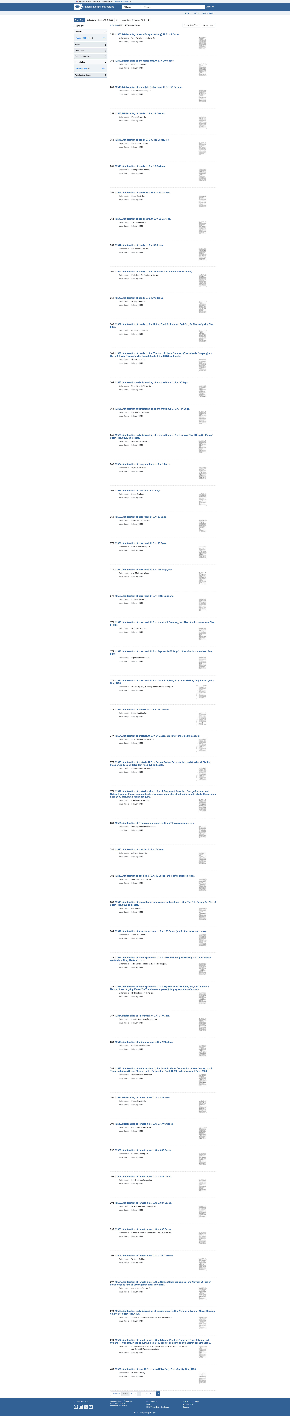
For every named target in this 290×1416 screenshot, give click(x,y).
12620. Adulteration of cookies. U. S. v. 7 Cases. (139, 849)
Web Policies (151, 1402)
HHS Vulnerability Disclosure (157, 1407)
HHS (146, 1413)
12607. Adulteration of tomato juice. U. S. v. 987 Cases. (143, 1203)
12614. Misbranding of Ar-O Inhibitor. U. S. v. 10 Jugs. (142, 1015)
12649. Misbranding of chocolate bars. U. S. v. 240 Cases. (144, 60)
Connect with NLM (81, 1402)
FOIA (148, 1404)
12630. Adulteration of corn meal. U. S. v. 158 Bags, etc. (143, 569)
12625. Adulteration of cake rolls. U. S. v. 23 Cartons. (142, 709)
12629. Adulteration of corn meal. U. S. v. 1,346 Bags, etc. (144, 596)
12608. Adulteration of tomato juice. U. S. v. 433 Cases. (143, 1176)
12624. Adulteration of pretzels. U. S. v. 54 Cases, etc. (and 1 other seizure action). (157, 736)
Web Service (208, 13)
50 (208, 25)
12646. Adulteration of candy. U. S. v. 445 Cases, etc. (142, 139)
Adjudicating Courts (83, 75)
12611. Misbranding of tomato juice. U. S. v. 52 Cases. (142, 1097)
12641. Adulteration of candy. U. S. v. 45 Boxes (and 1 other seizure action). (154, 271)
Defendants (80, 50)
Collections (80, 32)
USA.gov (152, 1413)
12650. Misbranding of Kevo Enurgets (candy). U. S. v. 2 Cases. (147, 34)
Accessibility (188, 1404)
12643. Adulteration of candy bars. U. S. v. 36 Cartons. (143, 219)
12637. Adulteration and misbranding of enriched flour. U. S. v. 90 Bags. (151, 382)
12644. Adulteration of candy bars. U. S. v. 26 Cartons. (143, 192)
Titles (77, 45)
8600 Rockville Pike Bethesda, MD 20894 (118, 1404)
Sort (191, 25)
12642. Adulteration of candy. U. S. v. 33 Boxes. (139, 245)
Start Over (79, 20)
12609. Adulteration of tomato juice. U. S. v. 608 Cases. (143, 1150)
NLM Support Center (191, 1402)
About (188, 13)
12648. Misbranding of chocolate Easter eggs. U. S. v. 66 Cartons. (149, 87)
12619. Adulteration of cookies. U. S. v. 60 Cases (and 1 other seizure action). (155, 875)
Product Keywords (82, 56)
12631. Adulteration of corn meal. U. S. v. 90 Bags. (141, 543)
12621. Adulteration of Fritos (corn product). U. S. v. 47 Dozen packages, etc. (154, 823)
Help (196, 13)
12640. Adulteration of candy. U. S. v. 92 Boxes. (139, 298)
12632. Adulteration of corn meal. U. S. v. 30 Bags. (141, 517)
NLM (136, 1413)
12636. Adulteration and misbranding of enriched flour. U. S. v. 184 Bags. (152, 408)
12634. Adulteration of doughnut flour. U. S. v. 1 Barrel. (143, 464)
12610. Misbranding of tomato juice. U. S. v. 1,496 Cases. (144, 1123)
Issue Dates (80, 62)
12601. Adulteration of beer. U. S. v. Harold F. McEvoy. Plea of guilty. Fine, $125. (155, 1369)
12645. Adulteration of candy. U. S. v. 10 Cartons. (140, 166)
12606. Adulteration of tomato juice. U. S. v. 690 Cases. (143, 1229)
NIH (141, 1413)
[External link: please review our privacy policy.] (76, 1406)
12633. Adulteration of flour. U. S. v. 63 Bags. (138, 490)
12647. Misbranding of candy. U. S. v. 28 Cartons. (140, 113)
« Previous (114, 25)
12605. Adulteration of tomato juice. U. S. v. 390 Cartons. (144, 1255)
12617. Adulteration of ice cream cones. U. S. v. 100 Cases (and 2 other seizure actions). (160, 931)
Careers (186, 1407)
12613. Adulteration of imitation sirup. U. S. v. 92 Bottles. (144, 1042)
